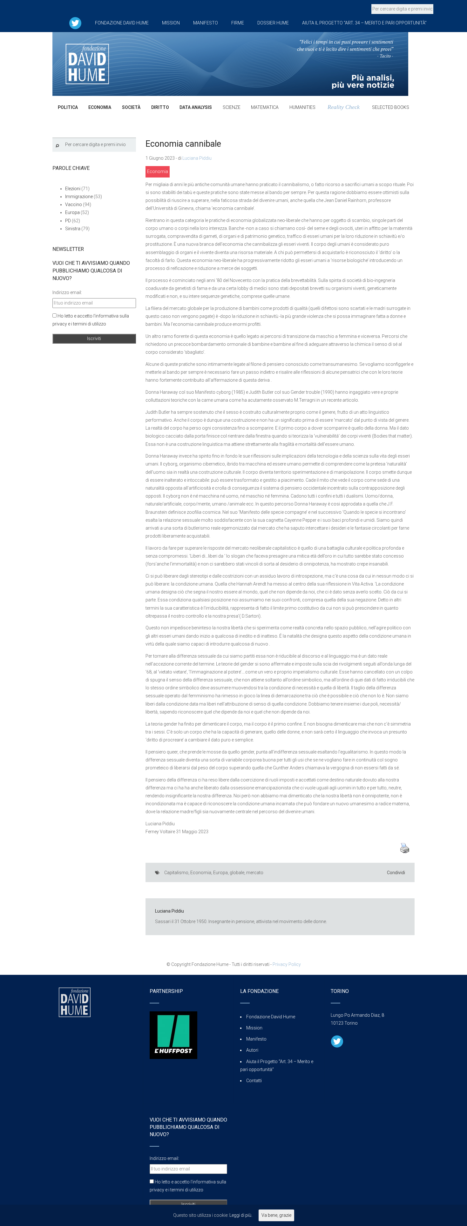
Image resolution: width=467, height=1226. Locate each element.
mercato (254, 872)
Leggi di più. (240, 1215)
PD (68, 220)
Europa (220, 872)
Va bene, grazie (276, 1215)
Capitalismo (176, 872)
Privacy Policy (287, 964)
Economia (157, 171)
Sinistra (72, 228)
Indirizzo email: (67, 292)
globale (237, 872)
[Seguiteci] (75, 23)
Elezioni (72, 188)
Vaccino (73, 204)
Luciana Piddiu (197, 158)
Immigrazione (79, 196)
